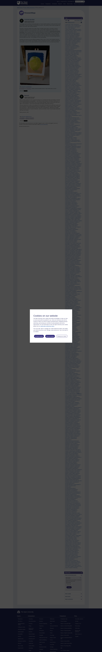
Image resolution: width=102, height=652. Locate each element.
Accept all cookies (39, 336)
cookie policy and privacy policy (47, 326)
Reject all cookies (50, 336)
